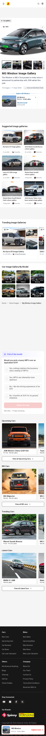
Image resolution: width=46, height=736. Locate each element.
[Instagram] (10, 702)
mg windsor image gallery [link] (31, 303)
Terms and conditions (31, 683)
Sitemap (5, 675)
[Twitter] (22, 702)
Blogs (4, 670)
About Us (26, 666)
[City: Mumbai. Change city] (42, 3)
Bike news (27, 649)
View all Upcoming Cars (22, 459)
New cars (5, 637)
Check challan (7, 683)
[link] (19, 436)
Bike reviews (28, 645)
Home (4, 303)
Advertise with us (29, 687)
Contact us (27, 675)
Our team (26, 670)
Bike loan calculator (30, 654)
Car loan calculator (9, 654)
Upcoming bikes (29, 641)
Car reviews (6, 645)
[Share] (42, 27)
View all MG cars (21, 504)
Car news (5, 649)
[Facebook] (16, 702)
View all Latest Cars (21, 588)
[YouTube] (4, 702)
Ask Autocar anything (10, 666)
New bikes (27, 637)
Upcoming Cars (7, 641)
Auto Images (14, 303)
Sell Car (5, 679)
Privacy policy (28, 679)
